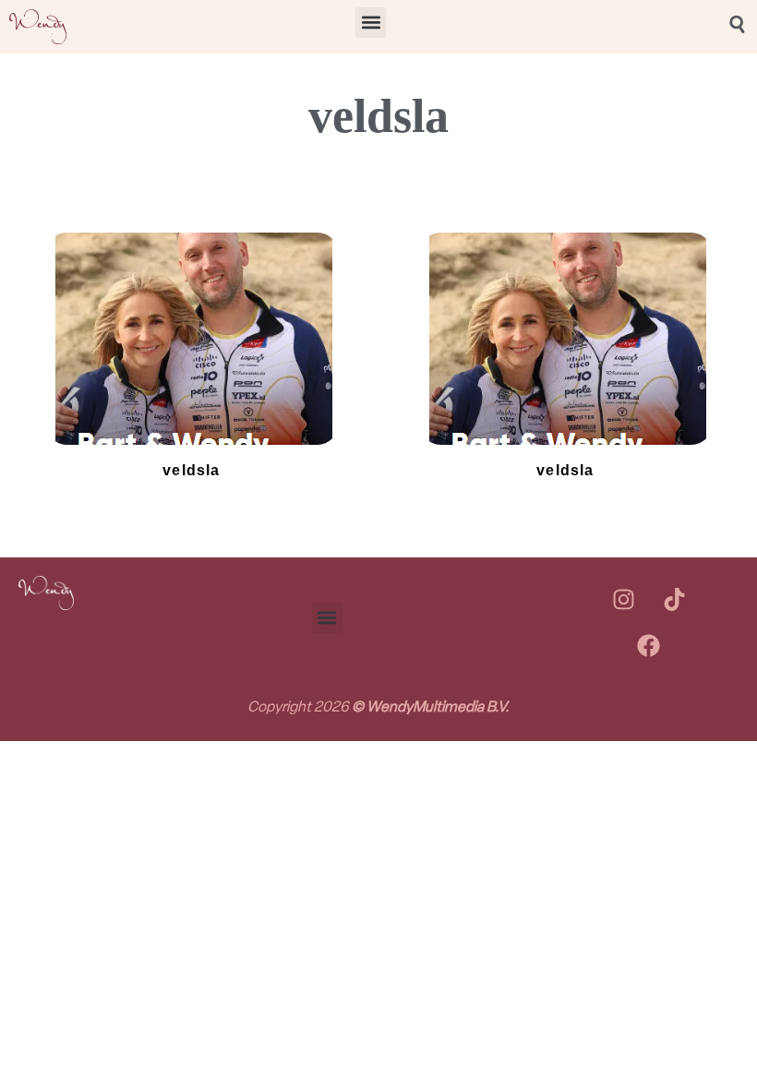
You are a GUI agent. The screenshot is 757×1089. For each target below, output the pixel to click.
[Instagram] (623, 599)
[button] (370, 22)
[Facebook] (649, 645)
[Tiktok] (674, 599)
